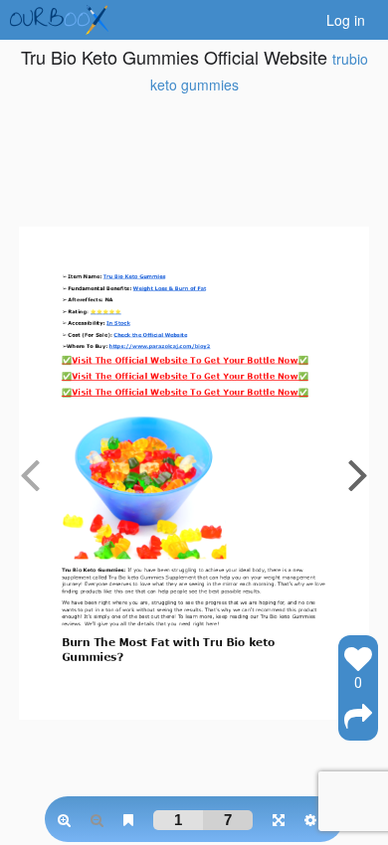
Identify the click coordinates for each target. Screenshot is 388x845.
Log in (345, 20)
